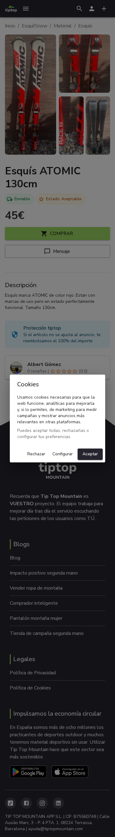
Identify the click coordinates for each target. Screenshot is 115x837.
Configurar (62, 454)
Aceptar (90, 454)
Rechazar (36, 454)
